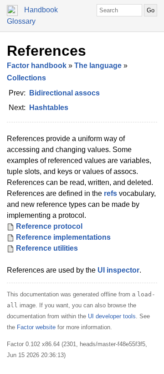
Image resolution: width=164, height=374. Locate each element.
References (46, 50)
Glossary (21, 21)
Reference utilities (47, 248)
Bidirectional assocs (64, 93)
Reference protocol (49, 226)
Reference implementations (63, 237)
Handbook (41, 10)
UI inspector (118, 270)
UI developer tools (112, 316)
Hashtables (48, 107)
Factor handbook (37, 65)
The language (98, 65)
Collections (26, 78)
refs (110, 193)
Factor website (36, 327)
